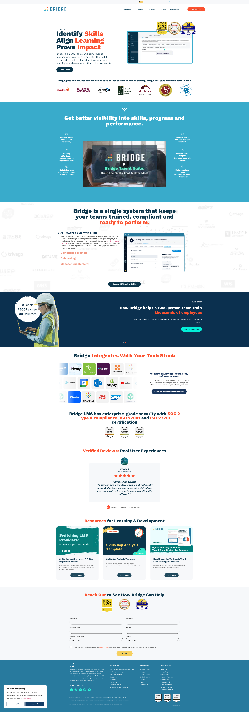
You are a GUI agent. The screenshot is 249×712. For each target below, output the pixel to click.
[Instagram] (76, 689)
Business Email (75, 627)
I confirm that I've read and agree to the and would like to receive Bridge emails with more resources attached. (114, 647)
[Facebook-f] (80, 689)
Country (128, 636)
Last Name (129, 618)
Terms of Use (88, 697)
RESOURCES (165, 666)
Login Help (177, 2)
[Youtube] (84, 689)
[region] (25, 696)
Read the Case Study (191, 329)
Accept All (34, 704)
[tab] (123, 342)
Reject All (15, 704)
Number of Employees (77, 636)
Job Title (128, 627)
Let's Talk (124, 653)
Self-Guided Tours (149, 2)
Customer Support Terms (76, 697)
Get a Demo (65, 70)
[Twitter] (89, 689)
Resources (164, 2)
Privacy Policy (26, 698)
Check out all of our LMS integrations (169, 391)
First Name (73, 618)
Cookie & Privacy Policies (100, 697)
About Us (188, 2)
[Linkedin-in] (71, 689)
